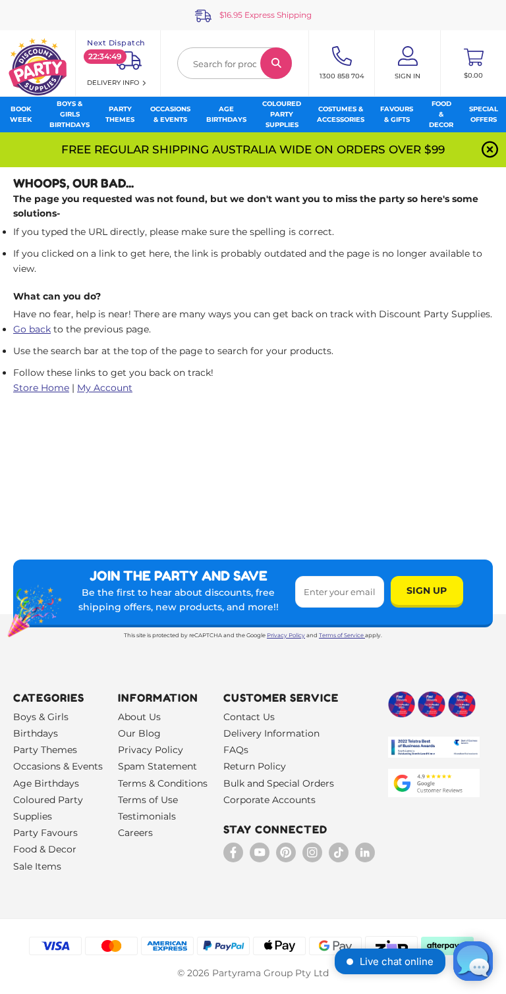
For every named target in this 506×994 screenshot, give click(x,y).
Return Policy (254, 766)
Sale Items (37, 866)
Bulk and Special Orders (278, 783)
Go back (32, 329)
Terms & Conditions (163, 783)
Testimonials (147, 816)
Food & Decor (44, 849)
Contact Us (249, 717)
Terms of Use (148, 800)
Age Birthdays (46, 783)
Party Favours (45, 833)
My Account (104, 388)
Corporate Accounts (269, 800)
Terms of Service (341, 635)
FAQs (235, 750)
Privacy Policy (286, 635)
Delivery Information (271, 733)
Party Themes (45, 750)
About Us (139, 717)
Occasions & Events (58, 766)
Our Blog (139, 733)
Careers (135, 833)
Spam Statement (157, 766)
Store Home (41, 388)
